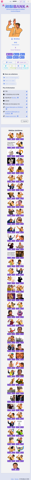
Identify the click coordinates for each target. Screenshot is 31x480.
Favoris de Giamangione (11, 77)
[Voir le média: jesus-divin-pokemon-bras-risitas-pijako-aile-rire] (20, 450)
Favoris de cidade (10, 80)
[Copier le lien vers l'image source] (26, 116)
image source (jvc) (11, 116)
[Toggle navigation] (28, 1)
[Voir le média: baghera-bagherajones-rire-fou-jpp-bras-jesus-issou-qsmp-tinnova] (11, 399)
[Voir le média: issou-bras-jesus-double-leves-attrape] (11, 178)
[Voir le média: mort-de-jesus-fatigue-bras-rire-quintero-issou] (20, 170)
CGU (12, 479)
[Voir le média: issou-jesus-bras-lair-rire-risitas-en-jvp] (20, 433)
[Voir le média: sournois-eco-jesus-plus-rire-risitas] (15, 466)
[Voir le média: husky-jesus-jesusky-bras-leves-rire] (11, 162)
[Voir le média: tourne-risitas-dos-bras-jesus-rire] (20, 195)
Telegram (25, 68)
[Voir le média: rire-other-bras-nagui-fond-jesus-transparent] (20, 458)
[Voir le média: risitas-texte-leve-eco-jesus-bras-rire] (11, 145)
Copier (10, 62)
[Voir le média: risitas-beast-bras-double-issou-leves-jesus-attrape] (11, 450)
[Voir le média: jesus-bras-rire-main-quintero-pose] (20, 178)
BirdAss (16, 39)
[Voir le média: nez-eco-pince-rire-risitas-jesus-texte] (11, 255)
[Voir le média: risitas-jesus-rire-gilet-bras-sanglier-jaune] (11, 306)
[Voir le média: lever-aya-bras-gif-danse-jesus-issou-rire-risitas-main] (20, 229)
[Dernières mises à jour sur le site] (18, 1)
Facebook (19, 68)
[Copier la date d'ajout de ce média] (26, 94)
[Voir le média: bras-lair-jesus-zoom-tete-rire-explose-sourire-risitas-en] (20, 238)
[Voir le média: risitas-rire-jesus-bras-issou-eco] (11, 153)
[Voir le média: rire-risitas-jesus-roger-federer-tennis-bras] (20, 416)
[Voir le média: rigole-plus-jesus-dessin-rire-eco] (20, 331)
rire (23, 57)
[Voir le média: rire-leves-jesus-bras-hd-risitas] (11, 136)
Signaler (25, 121)
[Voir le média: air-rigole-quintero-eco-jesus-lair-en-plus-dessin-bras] (11, 272)
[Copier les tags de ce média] (26, 104)
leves (17, 54)
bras (10, 57)
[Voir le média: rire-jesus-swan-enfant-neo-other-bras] (11, 246)
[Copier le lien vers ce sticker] (11, 139)
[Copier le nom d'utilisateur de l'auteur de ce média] (26, 98)
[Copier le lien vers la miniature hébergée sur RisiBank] (26, 112)
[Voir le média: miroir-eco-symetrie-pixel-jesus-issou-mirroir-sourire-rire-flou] (20, 356)
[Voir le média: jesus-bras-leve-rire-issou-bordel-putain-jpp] (11, 416)
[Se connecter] (24, 1)
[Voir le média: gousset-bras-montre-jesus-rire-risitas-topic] (11, 433)
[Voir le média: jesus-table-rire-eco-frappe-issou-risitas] (20, 339)
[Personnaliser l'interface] (21, 1)
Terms (16, 479)
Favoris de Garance (10, 83)
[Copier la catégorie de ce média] (26, 101)
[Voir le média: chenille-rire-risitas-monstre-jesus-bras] (11, 365)
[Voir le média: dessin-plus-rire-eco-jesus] (20, 348)
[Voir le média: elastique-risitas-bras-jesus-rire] (11, 382)
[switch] (11, 1)
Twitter (6, 68)
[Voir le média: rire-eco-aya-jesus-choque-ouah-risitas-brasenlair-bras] (20, 162)
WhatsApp (12, 68)
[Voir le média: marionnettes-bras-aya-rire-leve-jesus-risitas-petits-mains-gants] (11, 339)
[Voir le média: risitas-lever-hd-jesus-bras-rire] (11, 204)
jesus (16, 57)
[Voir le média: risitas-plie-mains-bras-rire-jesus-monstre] (11, 348)
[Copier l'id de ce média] (26, 91)
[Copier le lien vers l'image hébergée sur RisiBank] (26, 107)
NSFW (14, 1)
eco (23, 54)
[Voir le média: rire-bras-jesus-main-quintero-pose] (20, 187)
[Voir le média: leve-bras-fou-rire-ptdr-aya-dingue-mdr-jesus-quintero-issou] (20, 399)
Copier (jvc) (22, 62)
